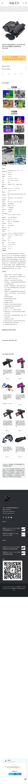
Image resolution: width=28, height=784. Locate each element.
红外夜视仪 (17, 473)
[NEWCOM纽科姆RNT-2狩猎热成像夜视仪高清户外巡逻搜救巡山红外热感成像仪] (20, 439)
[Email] (21, 74)
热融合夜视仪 (10, 473)
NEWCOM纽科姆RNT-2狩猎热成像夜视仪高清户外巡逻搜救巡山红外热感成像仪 (20, 450)
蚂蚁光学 (19, 586)
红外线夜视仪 (16, 475)
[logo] (14, 1)
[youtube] (11, 517)
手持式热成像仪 (11, 470)
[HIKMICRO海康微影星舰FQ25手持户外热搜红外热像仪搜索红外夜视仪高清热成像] (20, 413)
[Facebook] (3, 74)
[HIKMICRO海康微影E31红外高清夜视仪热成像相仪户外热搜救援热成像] (20, 387)
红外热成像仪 (9, 475)
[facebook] (3, 517)
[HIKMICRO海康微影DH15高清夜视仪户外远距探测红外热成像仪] (7, 362)
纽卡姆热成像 (10, 476)
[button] (14, 66)
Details (8, 378)
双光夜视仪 (18, 469)
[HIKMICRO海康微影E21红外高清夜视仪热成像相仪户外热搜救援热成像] (20, 362)
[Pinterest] (15, 74)
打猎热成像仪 (11, 472)
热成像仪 (11, 464)
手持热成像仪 (19, 470)
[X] (9, 74)
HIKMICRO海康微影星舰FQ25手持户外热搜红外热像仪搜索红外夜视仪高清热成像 (20, 424)
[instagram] (8, 517)
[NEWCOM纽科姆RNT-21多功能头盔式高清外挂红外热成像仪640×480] (7, 439)
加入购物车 (5, 404)
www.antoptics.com (9, 513)
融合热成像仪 (17, 476)
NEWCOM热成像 (10, 469)
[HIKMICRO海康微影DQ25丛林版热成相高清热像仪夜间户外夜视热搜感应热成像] (7, 413)
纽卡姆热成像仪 (18, 464)
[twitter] (6, 517)
